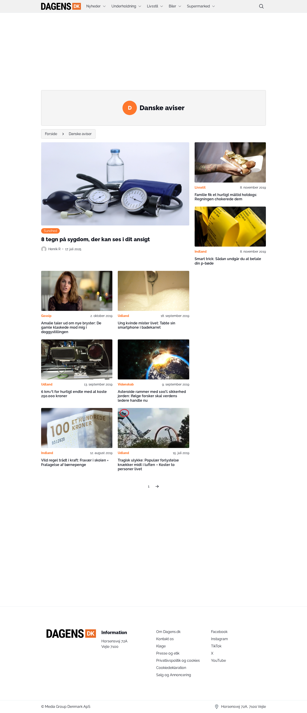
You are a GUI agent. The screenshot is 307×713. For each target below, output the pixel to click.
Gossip (46, 316)
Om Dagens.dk (168, 632)
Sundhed (50, 231)
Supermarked (198, 6)
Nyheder (93, 6)
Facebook (219, 632)
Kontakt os (165, 639)
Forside (51, 134)
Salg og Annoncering (173, 675)
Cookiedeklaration (171, 668)
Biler (172, 6)
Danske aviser (80, 134)
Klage (161, 646)
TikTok (216, 646)
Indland (201, 251)
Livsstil (152, 6)
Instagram (219, 639)
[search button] (261, 6)
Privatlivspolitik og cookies (178, 660)
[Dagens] (61, 6)
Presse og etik (167, 653)
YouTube (218, 660)
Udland (123, 316)
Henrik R (54, 249)
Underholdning (123, 6)
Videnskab (126, 384)
